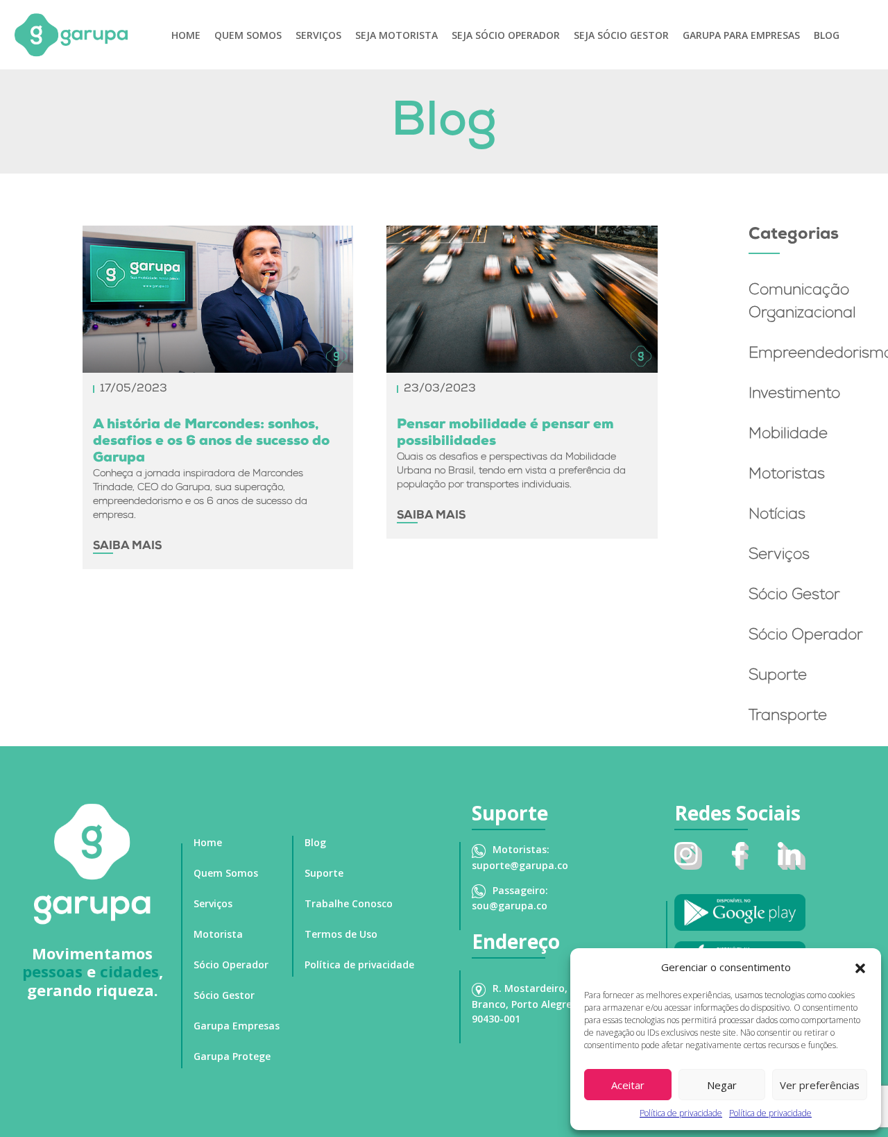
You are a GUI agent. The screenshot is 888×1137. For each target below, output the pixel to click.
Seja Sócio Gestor (621, 35)
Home (185, 35)
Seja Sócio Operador (506, 35)
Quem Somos (248, 35)
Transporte (788, 717)
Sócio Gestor (794, 596)
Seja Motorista (396, 35)
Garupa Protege (232, 1056)
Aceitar (627, 1085)
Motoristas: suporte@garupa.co (520, 857)
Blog (826, 35)
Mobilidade (788, 435)
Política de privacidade (681, 1113)
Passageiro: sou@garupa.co (510, 898)
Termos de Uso (341, 934)
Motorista (218, 934)
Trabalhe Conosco (349, 903)
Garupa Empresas (237, 1025)
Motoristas (787, 475)
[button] (860, 967)
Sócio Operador (806, 636)
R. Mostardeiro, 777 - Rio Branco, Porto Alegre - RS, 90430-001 (542, 1003)
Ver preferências (820, 1085)
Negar (722, 1085)
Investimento (794, 395)
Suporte (778, 676)
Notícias (777, 515)
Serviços (318, 35)
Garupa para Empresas (741, 35)
